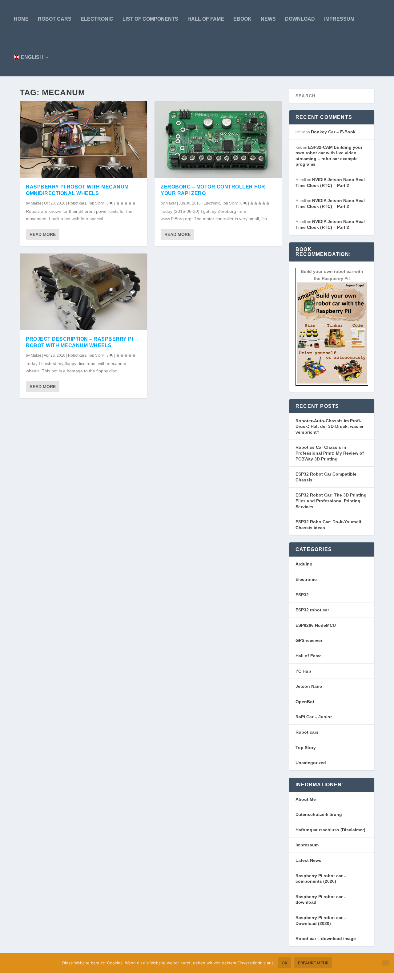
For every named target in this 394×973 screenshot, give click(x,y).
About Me (306, 799)
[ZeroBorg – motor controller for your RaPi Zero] (218, 139)
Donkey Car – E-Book (333, 131)
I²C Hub (303, 671)
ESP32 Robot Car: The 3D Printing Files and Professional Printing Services (331, 501)
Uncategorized (311, 762)
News (268, 19)
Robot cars (54, 19)
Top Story (96, 203)
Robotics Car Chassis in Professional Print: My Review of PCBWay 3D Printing (330, 453)
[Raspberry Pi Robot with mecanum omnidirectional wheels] (83, 139)
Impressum (339, 19)
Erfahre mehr (313, 962)
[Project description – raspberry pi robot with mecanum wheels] (83, 291)
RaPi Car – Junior (314, 716)
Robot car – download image (326, 938)
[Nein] (385, 963)
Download (300, 19)
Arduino (304, 564)
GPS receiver (309, 640)
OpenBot (305, 701)
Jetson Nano (309, 686)
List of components (150, 19)
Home (21, 19)
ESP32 (302, 594)
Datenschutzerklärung (319, 814)
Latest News (308, 860)
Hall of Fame (309, 655)
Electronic (97, 19)
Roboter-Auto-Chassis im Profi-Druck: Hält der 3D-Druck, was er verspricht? (330, 426)
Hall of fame (205, 19)
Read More (43, 234)
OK (284, 962)
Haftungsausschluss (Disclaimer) (330, 829)
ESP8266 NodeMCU (316, 625)
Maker (36, 203)
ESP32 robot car (312, 609)
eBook (242, 19)
